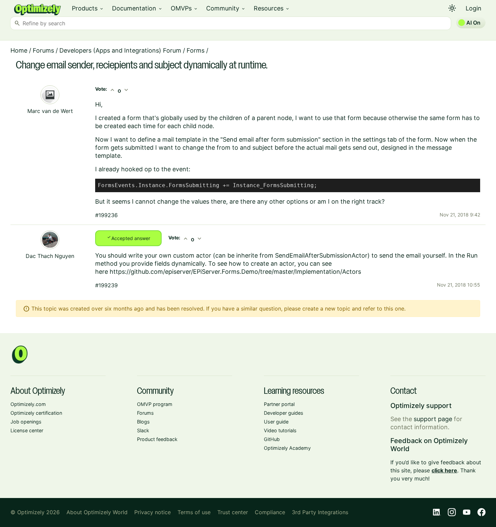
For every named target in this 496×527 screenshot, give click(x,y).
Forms (195, 50)
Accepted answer (128, 237)
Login (473, 8)
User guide (276, 421)
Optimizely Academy (287, 448)
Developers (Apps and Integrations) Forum (120, 50)
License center (26, 430)
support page (433, 418)
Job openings (26, 421)
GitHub (272, 439)
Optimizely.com (28, 404)
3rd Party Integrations (320, 512)
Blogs (143, 421)
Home (18, 50)
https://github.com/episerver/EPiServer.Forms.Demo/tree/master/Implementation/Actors (235, 271)
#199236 (106, 215)
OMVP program (154, 404)
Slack (143, 430)
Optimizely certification (36, 413)
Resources (272, 8)
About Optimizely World (97, 512)
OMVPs (184, 8)
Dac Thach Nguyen (50, 256)
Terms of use (194, 512)
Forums (43, 50)
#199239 (106, 285)
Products (88, 8)
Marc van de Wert (50, 111)
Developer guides (283, 413)
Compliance (270, 512)
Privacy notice (152, 512)
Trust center (232, 512)
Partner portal (279, 404)
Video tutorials (280, 430)
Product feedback (157, 439)
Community (226, 8)
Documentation (137, 8)
